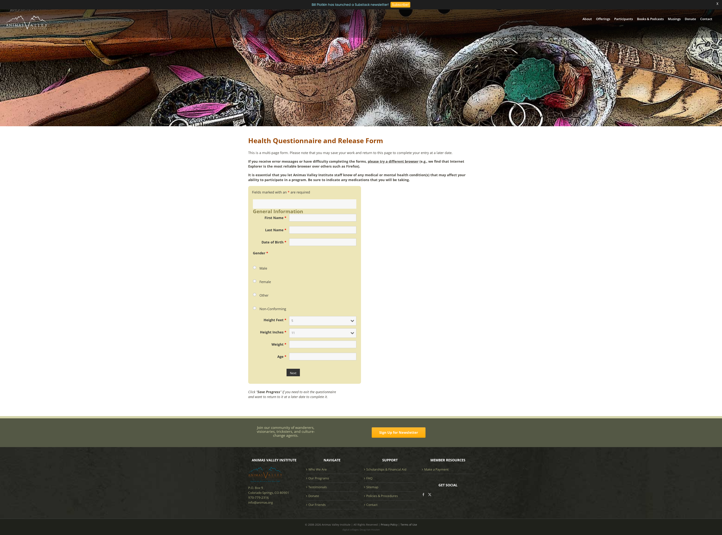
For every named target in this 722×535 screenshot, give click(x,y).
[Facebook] (423, 494)
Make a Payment (436, 469)
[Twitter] (429, 494)
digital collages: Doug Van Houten (361, 529)
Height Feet (275, 320)
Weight (279, 344)
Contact (372, 505)
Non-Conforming (272, 309)
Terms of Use (408, 524)
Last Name (275, 230)
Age (281, 356)
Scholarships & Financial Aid (386, 469)
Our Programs (318, 478)
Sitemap (372, 487)
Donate (313, 496)
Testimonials (317, 487)
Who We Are (317, 469)
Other (263, 295)
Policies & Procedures (382, 496)
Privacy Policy (389, 524)
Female (265, 282)
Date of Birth (274, 242)
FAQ (369, 478)
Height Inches (273, 332)
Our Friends (317, 505)
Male (263, 268)
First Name (275, 217)
